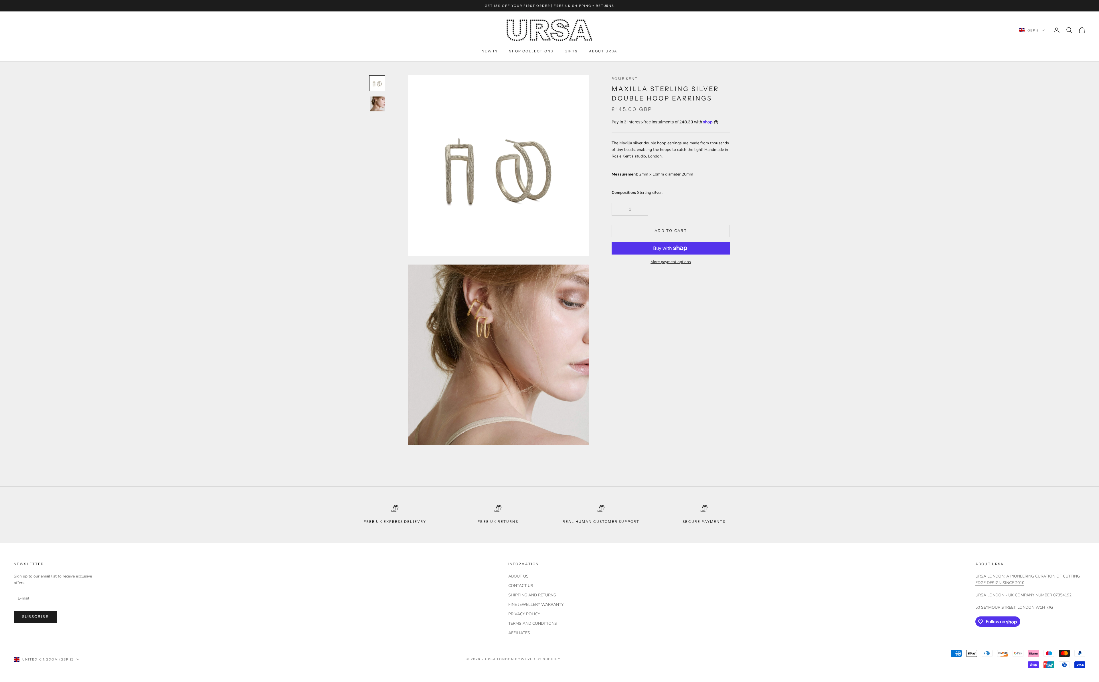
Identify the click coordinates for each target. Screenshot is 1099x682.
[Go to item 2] (377, 104)
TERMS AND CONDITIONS (532, 623)
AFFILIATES (519, 633)
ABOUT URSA (603, 51)
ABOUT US (518, 576)
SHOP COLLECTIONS (531, 51)
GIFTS (571, 51)
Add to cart (671, 230)
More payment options (671, 262)
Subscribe (35, 616)
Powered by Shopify (538, 659)
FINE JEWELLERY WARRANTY (536, 604)
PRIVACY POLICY (524, 614)
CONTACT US (520, 585)
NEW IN (490, 51)
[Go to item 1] (377, 83)
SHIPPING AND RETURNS (532, 595)
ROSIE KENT (625, 78)
